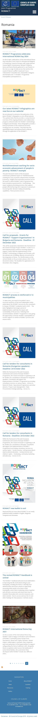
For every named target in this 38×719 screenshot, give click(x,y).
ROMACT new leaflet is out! (14, 508)
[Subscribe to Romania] (19, 667)
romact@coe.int (19, 706)
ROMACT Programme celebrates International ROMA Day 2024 (16, 55)
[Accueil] (19, 3)
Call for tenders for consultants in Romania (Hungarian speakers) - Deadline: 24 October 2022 (17, 366)
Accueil (3, 17)
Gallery (10, 691)
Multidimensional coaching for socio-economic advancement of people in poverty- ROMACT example (19, 168)
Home (10, 681)
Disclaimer (4, 716)
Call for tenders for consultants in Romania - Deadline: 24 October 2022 (18, 434)
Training (28, 688)
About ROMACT (28, 681)
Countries (27, 684)
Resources (10, 688)
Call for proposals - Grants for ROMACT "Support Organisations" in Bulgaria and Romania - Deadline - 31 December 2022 (19, 239)
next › (26, 663)
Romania (9, 17)
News (10, 684)
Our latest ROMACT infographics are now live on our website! (18, 109)
